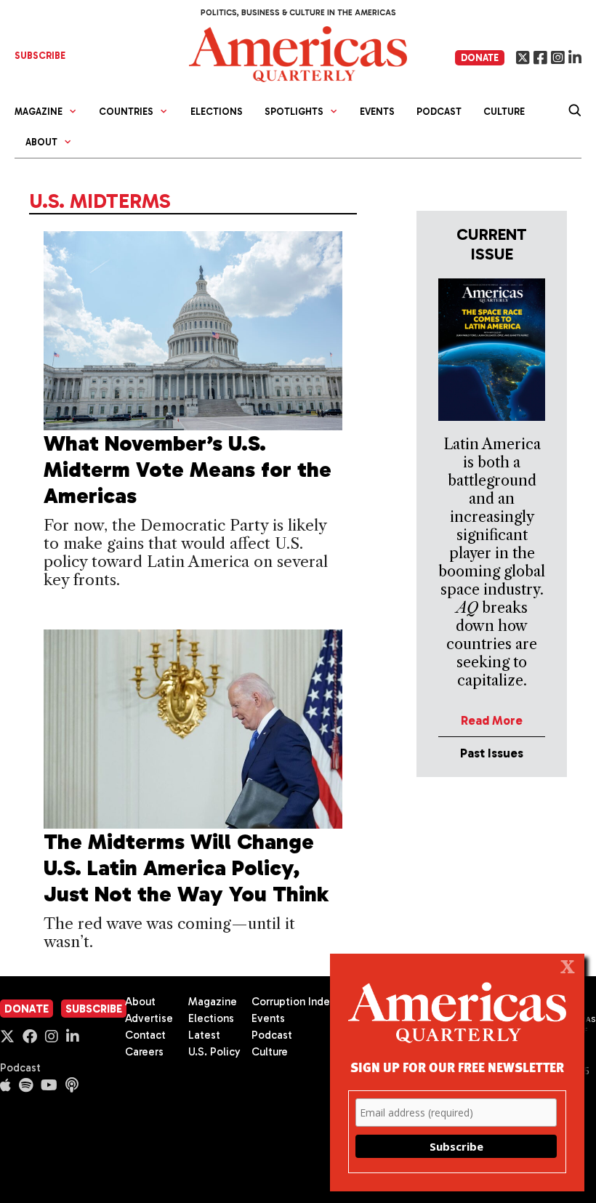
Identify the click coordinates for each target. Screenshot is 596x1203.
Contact (145, 1035)
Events (377, 111)
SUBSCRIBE (40, 55)
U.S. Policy (214, 1051)
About (140, 1001)
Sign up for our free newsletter (457, 1067)
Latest (204, 1035)
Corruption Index (293, 1001)
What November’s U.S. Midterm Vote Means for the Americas (187, 469)
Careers (144, 1051)
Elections (216, 111)
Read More (492, 720)
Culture (504, 111)
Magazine (212, 1001)
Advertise (149, 1018)
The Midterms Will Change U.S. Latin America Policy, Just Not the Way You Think (186, 868)
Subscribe (93, 1008)
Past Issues (491, 753)
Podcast (439, 111)
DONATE (480, 57)
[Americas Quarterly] (298, 53)
